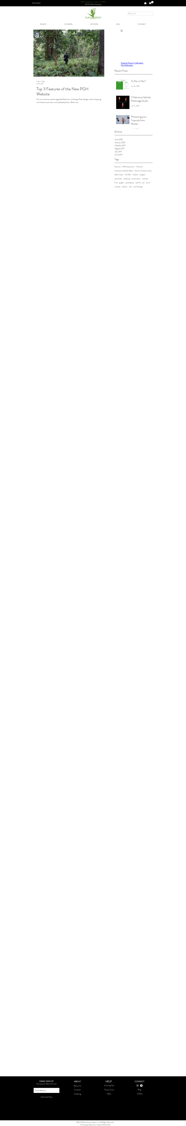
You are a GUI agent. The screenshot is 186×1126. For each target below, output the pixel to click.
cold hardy (118, 179)
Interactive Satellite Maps (124, 171)
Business (118, 166)
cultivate (145, 179)
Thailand (135, 174)
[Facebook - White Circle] (141, 1085)
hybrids (138, 182)
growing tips (130, 182)
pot (143, 182)
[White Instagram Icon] (137, 1085)
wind (130, 186)
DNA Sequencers (128, 166)
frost (116, 182)
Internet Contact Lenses (143, 171)
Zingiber (142, 174)
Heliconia (139, 166)
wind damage (137, 186)
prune (148, 182)
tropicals (117, 186)
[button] (36, 2)
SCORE (128, 174)
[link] (151, 2)
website (124, 186)
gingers (121, 182)
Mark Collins (119, 174)
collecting (126, 179)
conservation (135, 179)
